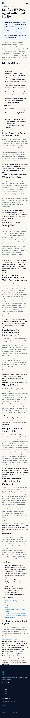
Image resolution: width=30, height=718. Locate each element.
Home (6, 687)
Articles (7, 690)
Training (7, 692)
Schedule (7, 694)
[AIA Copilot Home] (3, 3)
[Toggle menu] (26, 3)
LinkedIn (4, 705)
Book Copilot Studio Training (10, 639)
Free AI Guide (8, 696)
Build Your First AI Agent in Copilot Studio (16, 613)
